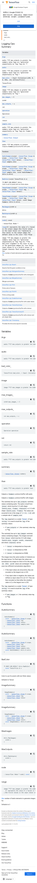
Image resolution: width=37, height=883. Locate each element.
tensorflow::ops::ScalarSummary (12, 298)
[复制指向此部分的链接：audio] (8, 352)
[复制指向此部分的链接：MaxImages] (13, 731)
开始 (18, 26)
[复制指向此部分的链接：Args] (7, 337)
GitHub (4, 836)
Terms (3, 869)
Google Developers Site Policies (21, 817)
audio (4, 67)
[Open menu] (3, 2)
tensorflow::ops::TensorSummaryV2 (13, 311)
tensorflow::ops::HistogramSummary (13, 271)
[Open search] (29, 2)
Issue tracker (5, 850)
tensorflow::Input (16, 158)
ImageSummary (7, 188)
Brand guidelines (6, 860)
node (4, 220)
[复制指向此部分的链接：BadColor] (11, 660)
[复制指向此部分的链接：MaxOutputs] (14, 749)
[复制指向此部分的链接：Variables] (13, 332)
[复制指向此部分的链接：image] (9, 381)
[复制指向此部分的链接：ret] (6, 438)
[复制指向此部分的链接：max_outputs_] (16, 409)
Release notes (6, 853)
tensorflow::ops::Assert (9, 264)
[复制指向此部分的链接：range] (8, 782)
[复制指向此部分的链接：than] (7, 481)
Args (3, 57)
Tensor (24, 519)
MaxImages (5, 207)
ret (3, 117)
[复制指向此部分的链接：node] (8, 768)
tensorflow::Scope (26, 156)
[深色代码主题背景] (30, 341)
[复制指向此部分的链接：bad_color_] (13, 366)
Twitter (4, 839)
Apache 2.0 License (29, 815)
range (4, 227)
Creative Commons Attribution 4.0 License (23, 813)
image (4, 86)
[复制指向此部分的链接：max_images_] (15, 395)
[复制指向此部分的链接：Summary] (13, 47)
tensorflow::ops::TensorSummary (12, 305)
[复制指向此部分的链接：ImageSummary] (17, 685)
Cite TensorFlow (6, 863)
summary (5, 134)
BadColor (5, 179)
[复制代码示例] (33, 341)
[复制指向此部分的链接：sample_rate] (14, 453)
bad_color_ (6, 78)
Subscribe (30, 874)
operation (6, 110)
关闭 (18, 21)
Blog (3, 833)
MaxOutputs (6, 213)
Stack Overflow (6, 857)
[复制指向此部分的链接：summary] (11, 467)
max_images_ (6, 97)
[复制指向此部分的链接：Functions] (13, 604)
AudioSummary (7, 156)
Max (3, 253)
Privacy (9, 869)
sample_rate (6, 124)
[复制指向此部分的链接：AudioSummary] (16, 610)
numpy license (21, 820)
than (4, 141)
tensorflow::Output (11, 138)
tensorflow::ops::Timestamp (10, 320)
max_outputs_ (7, 104)
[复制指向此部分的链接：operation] (12, 424)
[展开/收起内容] (4, 39)
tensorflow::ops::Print (8, 285)
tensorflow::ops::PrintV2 (9, 291)
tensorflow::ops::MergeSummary (12, 278)
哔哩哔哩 (4, 842)
